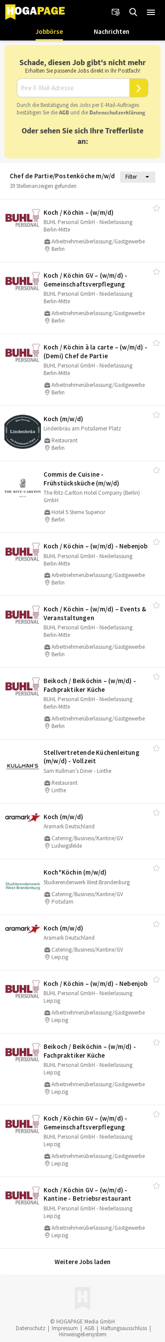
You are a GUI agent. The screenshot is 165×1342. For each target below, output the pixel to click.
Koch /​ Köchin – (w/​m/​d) (79, 212)
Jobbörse (49, 31)
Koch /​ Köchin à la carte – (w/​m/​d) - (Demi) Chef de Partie (95, 351)
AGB (64, 112)
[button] (151, 12)
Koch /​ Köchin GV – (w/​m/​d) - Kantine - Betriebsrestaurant (88, 1194)
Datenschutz (30, 1328)
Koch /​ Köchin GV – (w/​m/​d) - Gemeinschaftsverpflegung (86, 279)
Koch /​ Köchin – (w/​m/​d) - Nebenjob (96, 546)
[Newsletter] (116, 12)
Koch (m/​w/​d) (63, 419)
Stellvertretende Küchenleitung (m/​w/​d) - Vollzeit (91, 756)
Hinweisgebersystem (82, 1334)
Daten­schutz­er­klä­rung (117, 112)
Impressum (65, 1328)
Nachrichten (111, 31)
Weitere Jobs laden (82, 1261)
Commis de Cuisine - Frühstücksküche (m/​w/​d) (82, 478)
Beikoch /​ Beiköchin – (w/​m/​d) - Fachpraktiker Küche (90, 685)
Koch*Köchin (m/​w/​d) (75, 872)
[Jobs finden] (133, 12)
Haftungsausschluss (124, 1328)
